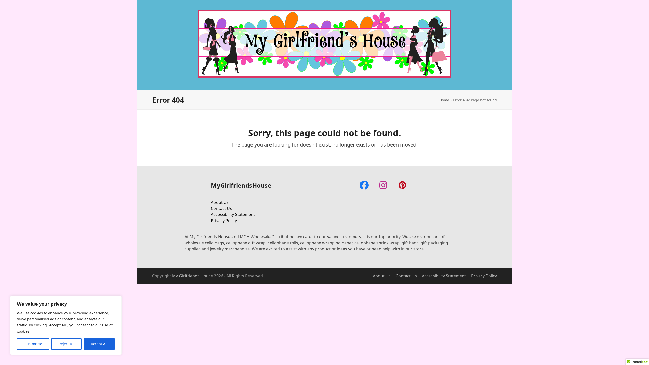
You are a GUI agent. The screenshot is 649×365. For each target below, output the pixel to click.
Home (444, 100)
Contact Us (221, 208)
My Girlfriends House (192, 276)
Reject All (66, 343)
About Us (220, 202)
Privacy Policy (224, 220)
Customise (33, 343)
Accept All (99, 343)
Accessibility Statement (233, 214)
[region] (66, 325)
